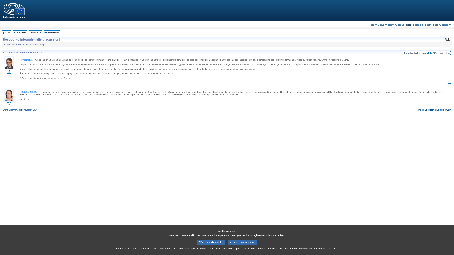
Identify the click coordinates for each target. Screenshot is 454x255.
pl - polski (429, 25)
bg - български (372, 25)
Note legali (422, 110)
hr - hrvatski (406, 25)
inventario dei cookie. (327, 248)
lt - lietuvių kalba (416, 25)
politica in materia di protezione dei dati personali (240, 248)
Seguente (34, 32)
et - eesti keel (389, 25)
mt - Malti (423, 25)
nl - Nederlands (426, 25)
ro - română (436, 25)
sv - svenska (450, 25)
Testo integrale (53, 32)
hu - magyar (419, 25)
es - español (376, 25)
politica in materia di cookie (291, 248)
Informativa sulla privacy (439, 110)
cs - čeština (379, 25)
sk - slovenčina (440, 25)
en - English (396, 25)
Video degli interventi (418, 53)
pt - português (433, 25)
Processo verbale (442, 53)
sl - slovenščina (443, 25)
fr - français (399, 25)
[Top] (449, 86)
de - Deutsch (386, 25)
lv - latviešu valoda (413, 25)
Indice (7, 32)
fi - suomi (446, 25)
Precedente (21, 32)
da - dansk (382, 25)
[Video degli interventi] (9, 72)
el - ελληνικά (392, 25)
